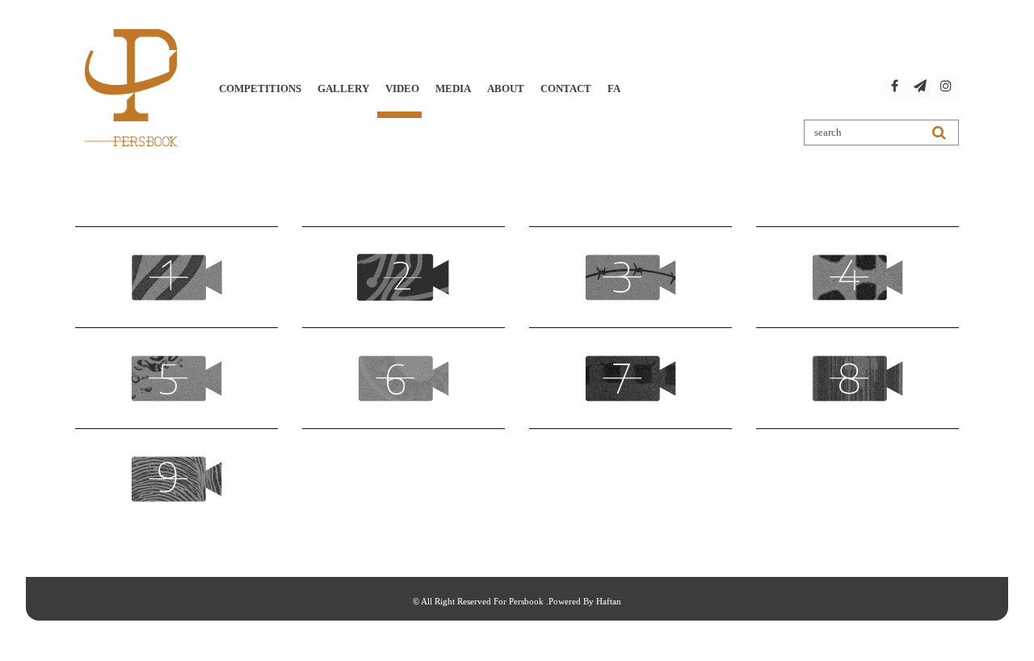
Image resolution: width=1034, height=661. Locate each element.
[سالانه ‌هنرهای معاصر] (131, 87)
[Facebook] (894, 86)
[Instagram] (946, 86)
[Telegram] (920, 86)
